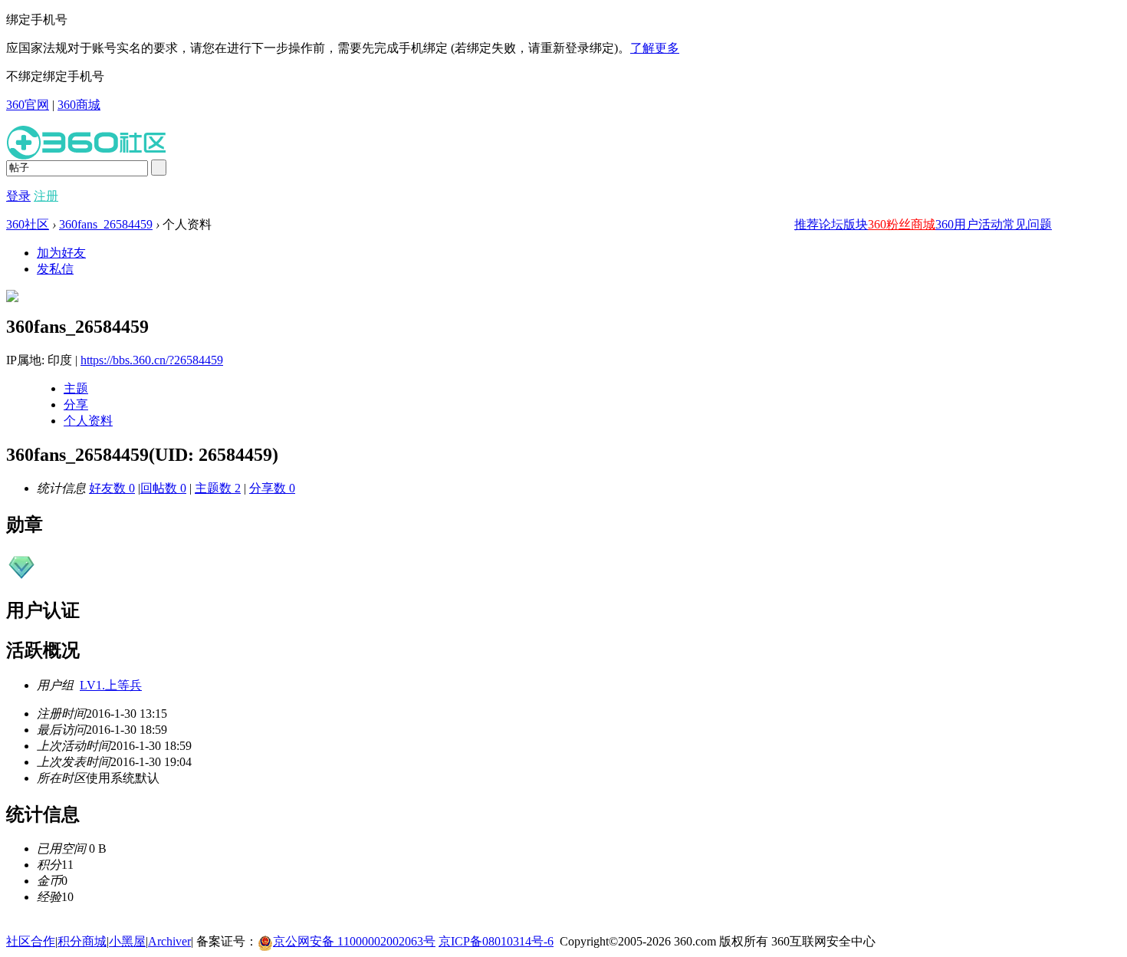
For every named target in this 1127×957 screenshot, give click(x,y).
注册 (46, 195)
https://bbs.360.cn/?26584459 (151, 360)
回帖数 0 (163, 488)
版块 (855, 224)
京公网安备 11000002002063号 (354, 941)
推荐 (806, 224)
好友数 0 (112, 488)
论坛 (831, 224)
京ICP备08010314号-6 (496, 941)
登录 (18, 195)
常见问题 (1027, 224)
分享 (76, 404)
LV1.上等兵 (111, 685)
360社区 (27, 224)
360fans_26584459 (106, 224)
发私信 (55, 268)
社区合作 (30, 941)
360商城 (79, 104)
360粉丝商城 (901, 224)
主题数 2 (218, 488)
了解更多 (654, 47)
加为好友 (61, 252)
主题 (76, 388)
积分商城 (82, 941)
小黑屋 (127, 941)
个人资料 (88, 420)
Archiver (169, 941)
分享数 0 (272, 488)
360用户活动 (969, 224)
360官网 (27, 104)
